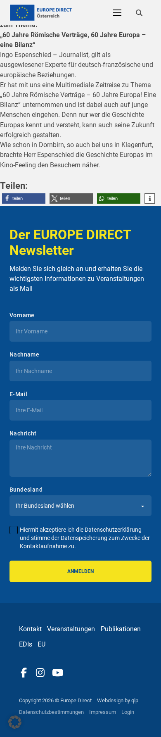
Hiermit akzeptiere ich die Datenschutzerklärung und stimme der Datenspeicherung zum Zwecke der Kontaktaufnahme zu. (85, 537)
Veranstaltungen (71, 629)
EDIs (25, 644)
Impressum (102, 712)
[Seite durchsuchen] (139, 13)
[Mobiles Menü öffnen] (117, 13)
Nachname (24, 354)
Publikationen (121, 629)
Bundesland (26, 489)
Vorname (22, 315)
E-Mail (18, 394)
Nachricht (23, 433)
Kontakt (30, 629)
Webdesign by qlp (117, 700)
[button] (23, 198)
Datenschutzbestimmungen (51, 712)
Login (127, 712)
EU (41, 644)
